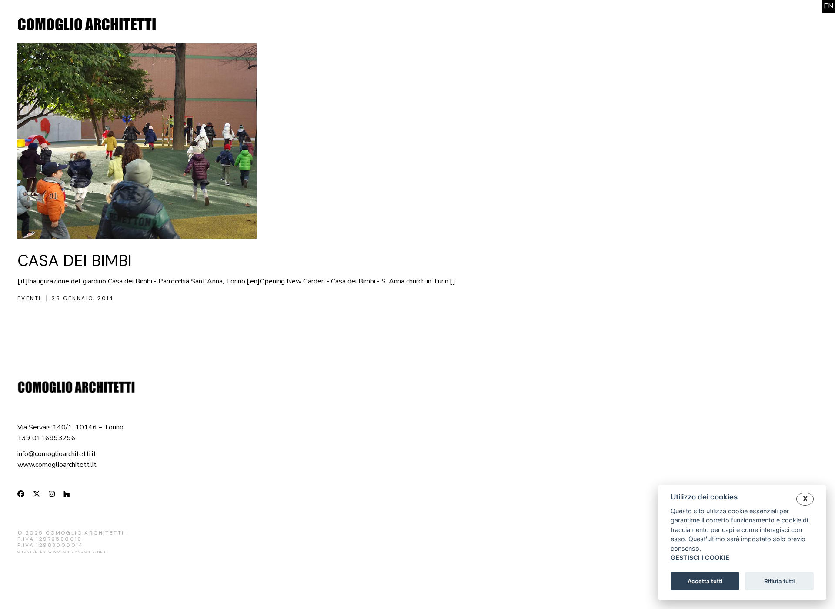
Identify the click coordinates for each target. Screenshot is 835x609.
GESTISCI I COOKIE (700, 558)
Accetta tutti (705, 581)
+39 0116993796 (46, 438)
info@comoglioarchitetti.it (56, 454)
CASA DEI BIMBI (74, 260)
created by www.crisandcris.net (62, 551)
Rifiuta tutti (779, 581)
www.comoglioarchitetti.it (57, 464)
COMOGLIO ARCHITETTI (86, 24)
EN (828, 6)
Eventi (29, 298)
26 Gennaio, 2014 (83, 298)
